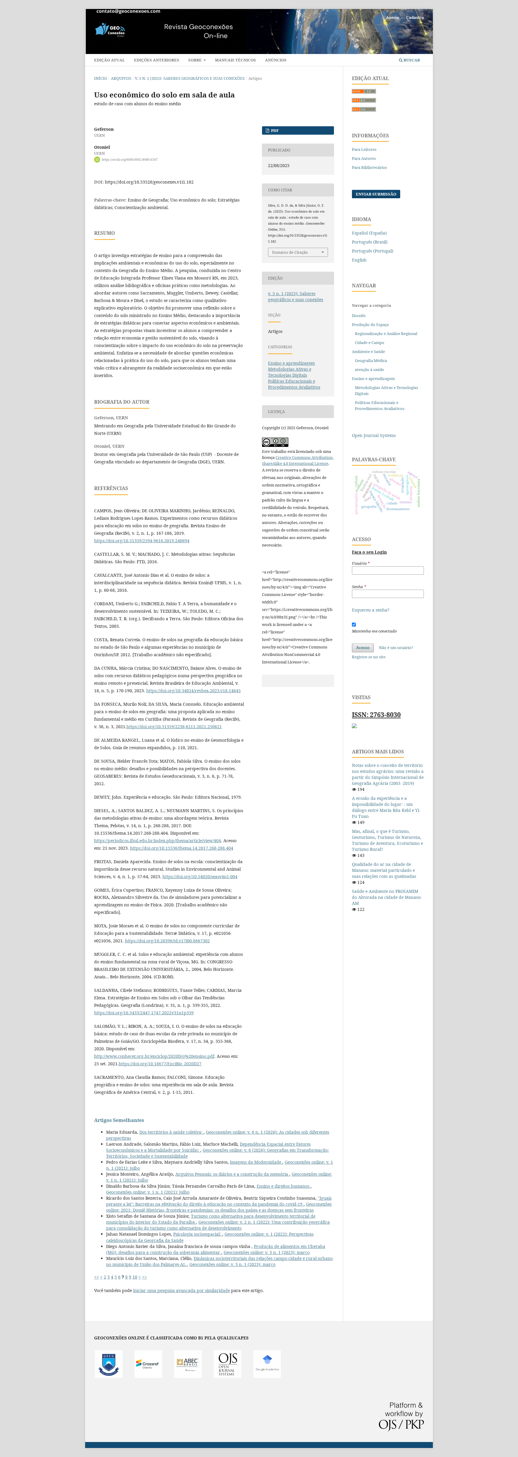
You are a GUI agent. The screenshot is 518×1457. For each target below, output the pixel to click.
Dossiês (359, 315)
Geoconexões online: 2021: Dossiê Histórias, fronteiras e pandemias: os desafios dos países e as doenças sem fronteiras (219, 1207)
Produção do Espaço (370, 324)
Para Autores (364, 158)
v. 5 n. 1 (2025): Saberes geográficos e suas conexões (190, 78)
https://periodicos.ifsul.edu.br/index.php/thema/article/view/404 (157, 840)
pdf (274, 130)
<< (96, 1277)
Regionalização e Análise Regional (386, 333)
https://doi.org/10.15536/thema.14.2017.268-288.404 (181, 848)
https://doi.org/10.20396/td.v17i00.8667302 (167, 941)
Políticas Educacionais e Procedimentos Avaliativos (294, 384)
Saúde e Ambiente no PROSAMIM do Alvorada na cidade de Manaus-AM (387, 897)
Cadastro (415, 17)
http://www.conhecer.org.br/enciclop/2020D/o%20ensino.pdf (154, 1056)
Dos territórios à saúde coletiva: (171, 1132)
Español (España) (369, 233)
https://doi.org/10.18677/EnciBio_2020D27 (160, 1064)
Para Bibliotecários (369, 167)
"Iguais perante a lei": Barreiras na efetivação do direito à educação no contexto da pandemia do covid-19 (219, 1201)
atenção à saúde (369, 369)
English (359, 260)
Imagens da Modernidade (256, 1162)
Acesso (392, 17)
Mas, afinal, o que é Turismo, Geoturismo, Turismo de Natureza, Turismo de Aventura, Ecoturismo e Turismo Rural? (387, 840)
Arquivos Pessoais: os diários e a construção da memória (232, 1174)
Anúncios (276, 60)
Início (100, 78)
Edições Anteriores (156, 60)
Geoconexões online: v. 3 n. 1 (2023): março (267, 1252)
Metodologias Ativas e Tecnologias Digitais (289, 372)
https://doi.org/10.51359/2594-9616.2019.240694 (141, 540)
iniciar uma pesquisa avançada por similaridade (181, 1290)
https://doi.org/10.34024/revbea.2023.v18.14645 (193, 690)
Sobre (195, 60)
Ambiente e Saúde (368, 351)
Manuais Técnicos (235, 60)
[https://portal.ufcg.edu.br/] (109, 1376)
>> (144, 1277)
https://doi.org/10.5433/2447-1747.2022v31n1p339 (144, 1013)
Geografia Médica (371, 360)
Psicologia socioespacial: (197, 1234)
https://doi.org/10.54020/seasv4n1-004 (199, 876)
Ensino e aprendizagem (291, 363)
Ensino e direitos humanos (284, 1186)
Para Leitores (364, 149)
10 (134, 1277)
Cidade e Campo (369, 342)
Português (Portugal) (372, 251)
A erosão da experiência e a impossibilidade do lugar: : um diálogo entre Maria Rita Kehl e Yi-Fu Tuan (386, 807)
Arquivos (121, 78)
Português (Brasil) (370, 242)
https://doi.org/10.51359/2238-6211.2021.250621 (174, 726)
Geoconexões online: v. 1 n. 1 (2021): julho (147, 1192)
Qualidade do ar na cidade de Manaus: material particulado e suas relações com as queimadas (384, 870)
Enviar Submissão (376, 194)
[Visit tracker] (354, 726)
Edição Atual (109, 60)
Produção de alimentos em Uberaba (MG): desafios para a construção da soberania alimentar (215, 1249)
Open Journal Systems (374, 435)
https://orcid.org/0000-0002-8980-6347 (130, 159)
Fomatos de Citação (290, 252)
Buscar (411, 60)
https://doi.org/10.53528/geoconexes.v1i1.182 (149, 182)
